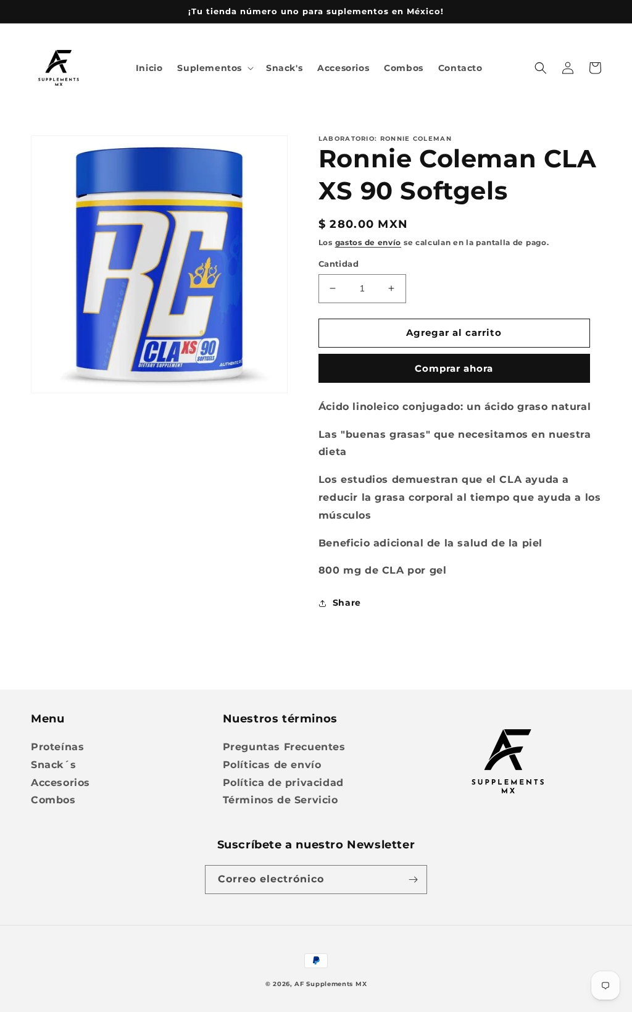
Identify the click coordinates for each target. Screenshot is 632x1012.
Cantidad (338, 264)
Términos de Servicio (280, 800)
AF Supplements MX (330, 984)
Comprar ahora (454, 368)
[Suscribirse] (412, 879)
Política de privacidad (283, 782)
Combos (53, 800)
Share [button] (347, 602)
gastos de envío (368, 242)
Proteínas (57, 747)
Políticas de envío (272, 765)
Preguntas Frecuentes (284, 747)
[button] (214, 68)
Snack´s (53, 765)
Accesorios (60, 782)
